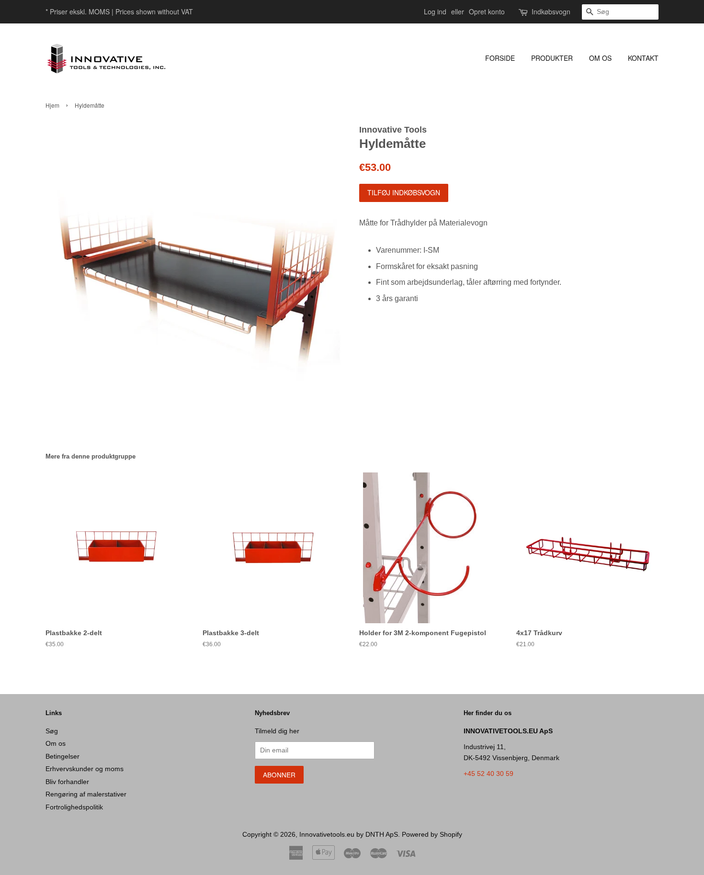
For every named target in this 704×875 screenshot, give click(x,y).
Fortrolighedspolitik (74, 807)
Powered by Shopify (432, 834)
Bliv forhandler (67, 781)
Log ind (435, 11)
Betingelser (62, 756)
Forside (500, 58)
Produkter (552, 58)
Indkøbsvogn (551, 11)
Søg (51, 731)
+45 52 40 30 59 (488, 773)
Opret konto (487, 11)
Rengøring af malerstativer (85, 794)
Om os (600, 58)
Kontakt (643, 58)
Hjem (52, 105)
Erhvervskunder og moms (84, 769)
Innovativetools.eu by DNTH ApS (348, 834)
